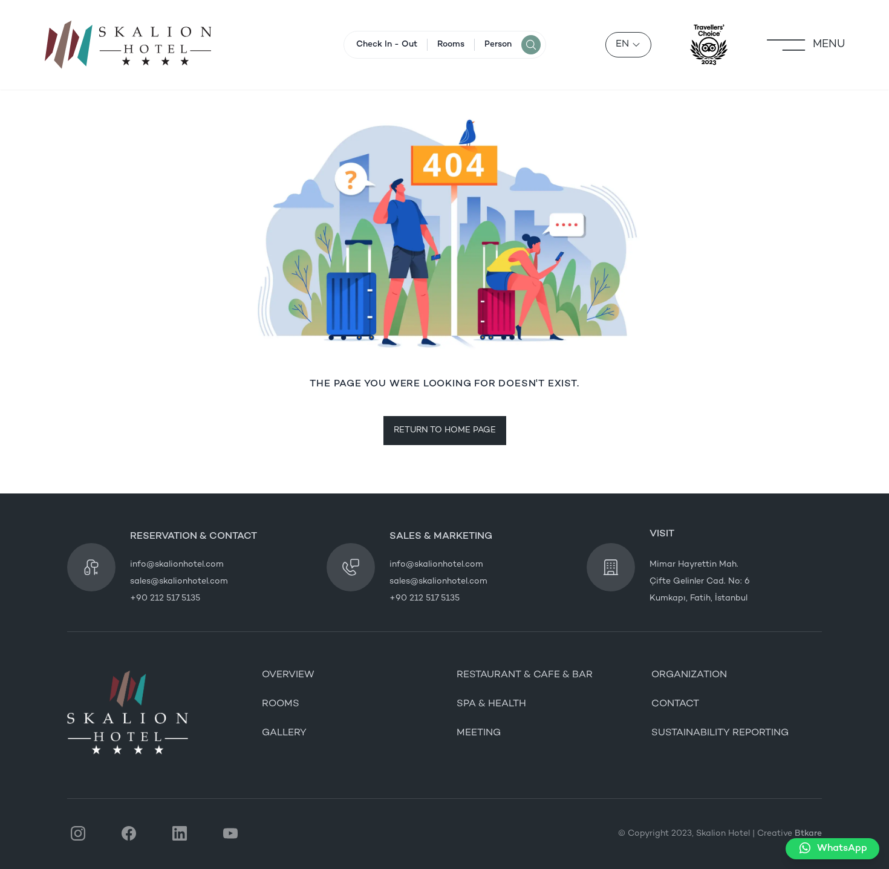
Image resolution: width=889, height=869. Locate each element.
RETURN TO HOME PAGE (445, 430)
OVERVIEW (288, 675)
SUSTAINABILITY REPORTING (720, 733)
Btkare (808, 833)
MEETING (479, 733)
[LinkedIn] (179, 834)
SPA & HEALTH (491, 704)
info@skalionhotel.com (177, 564)
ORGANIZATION (689, 675)
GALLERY (284, 733)
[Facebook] (129, 834)
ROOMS (280, 704)
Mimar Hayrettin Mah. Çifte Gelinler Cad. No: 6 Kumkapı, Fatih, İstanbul (700, 581)
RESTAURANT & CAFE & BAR (525, 675)
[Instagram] (78, 834)
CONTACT (675, 704)
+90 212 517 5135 (165, 598)
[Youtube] (230, 834)
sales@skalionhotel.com (179, 581)
